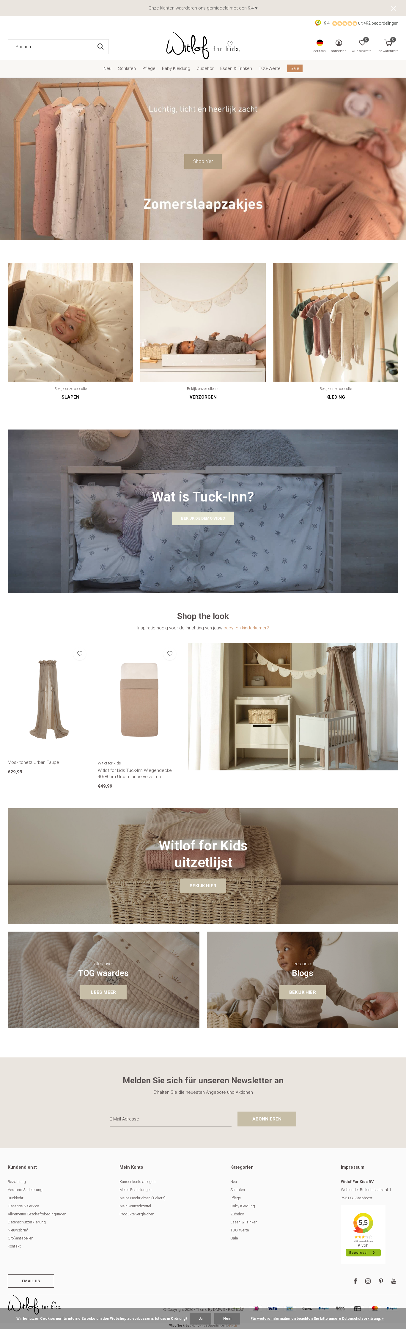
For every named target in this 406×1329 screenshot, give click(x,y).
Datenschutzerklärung (27, 1222)
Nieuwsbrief (18, 1230)
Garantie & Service (23, 1206)
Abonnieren (267, 1119)
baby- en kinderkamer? (246, 628)
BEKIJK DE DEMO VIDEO (203, 518)
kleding (335, 397)
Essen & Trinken (236, 68)
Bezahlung (17, 1181)
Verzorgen (203, 397)
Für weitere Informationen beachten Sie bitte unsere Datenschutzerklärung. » (317, 1319)
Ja (200, 1319)
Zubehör (205, 68)
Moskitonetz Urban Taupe (33, 762)
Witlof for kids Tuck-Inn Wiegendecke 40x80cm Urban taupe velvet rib (135, 773)
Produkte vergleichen (136, 1214)
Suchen (100, 46)
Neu (107, 68)
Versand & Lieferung (25, 1189)
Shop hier (203, 161)
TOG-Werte (270, 68)
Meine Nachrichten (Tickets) (142, 1198)
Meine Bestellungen (135, 1189)
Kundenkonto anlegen (137, 1181)
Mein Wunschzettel (135, 1206)
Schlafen (127, 68)
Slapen (70, 397)
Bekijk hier (203, 885)
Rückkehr (15, 1198)
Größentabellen (20, 1238)
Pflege (148, 68)
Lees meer (103, 992)
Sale (294, 68)
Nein (227, 1319)
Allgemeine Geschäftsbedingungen (37, 1214)
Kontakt (14, 1246)
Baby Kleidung (176, 68)
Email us (31, 1281)
